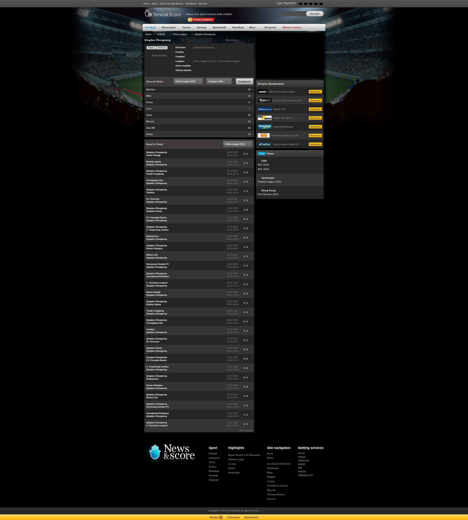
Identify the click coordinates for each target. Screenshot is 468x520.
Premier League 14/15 (269, 181)
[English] (300, 4)
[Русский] (305, 4)
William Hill (303, 460)
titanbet (301, 457)
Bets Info (203, 3)
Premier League (236, 459)
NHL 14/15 (263, 164)
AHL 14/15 (263, 169)
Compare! (245, 81)
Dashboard (191, 3)
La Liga (232, 464)
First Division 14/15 (268, 194)
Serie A (231, 468)
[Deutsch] (315, 4)
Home (147, 3)
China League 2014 (185, 81)
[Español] (310, 4)
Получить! (315, 91)
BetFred (302, 471)
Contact (271, 481)
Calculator (233, 517)
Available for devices (277, 486)
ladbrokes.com (305, 475)
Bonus (155, 3)
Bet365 (301, 464)
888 (300, 468)
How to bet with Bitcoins (172, 3)
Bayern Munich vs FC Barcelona (244, 455)
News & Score (164, 13)
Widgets (271, 477)
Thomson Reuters (276, 494)
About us (271, 499)
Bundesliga (233, 472)
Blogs (270, 472)
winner (301, 453)
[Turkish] (321, 4)
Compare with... (216, 81)
